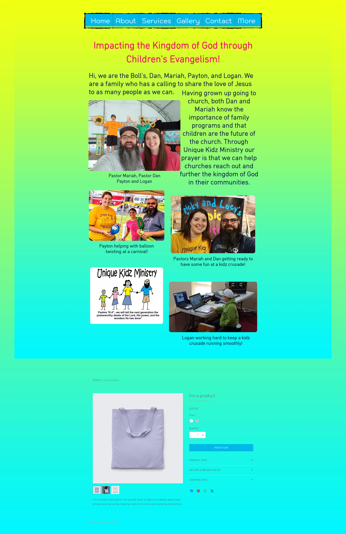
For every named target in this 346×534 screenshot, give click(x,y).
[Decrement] (192, 435)
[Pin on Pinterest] (198, 491)
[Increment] (203, 435)
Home (96, 380)
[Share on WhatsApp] (205, 491)
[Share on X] (212, 491)
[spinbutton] (197, 435)
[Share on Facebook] (191, 491)
